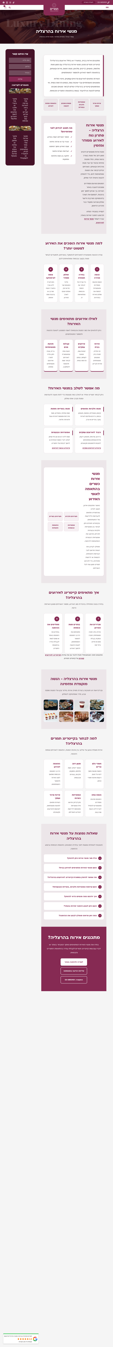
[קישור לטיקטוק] (13, 2)
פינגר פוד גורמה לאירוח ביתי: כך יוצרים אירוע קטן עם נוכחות (25, 110)
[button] (107, 7)
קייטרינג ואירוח (60, 37)
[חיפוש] (10, 7)
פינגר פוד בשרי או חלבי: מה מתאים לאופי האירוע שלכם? (14, 109)
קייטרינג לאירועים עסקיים (92, 448)
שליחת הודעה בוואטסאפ (74, 971)
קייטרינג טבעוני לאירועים (61, 448)
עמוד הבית (70, 37)
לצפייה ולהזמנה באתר (74, 962)
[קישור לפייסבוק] (3, 2)
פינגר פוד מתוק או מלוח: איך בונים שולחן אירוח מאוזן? (14, 146)
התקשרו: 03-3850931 (74, 980)
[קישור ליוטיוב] (7, 2)
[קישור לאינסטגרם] (10, 2)
